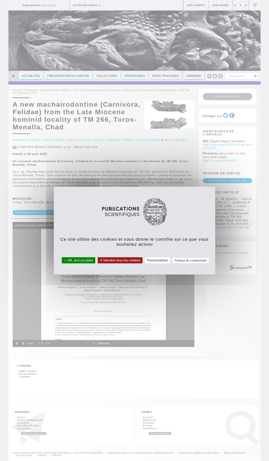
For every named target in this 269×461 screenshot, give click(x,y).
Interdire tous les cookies (121, 260)
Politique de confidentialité (191, 260)
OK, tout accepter (80, 260)
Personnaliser (157, 260)
